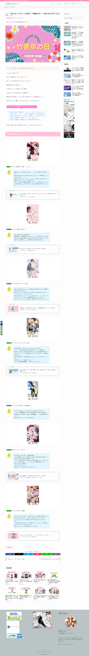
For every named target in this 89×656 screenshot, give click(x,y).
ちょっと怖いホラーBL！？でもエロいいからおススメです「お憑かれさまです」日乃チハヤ (38, 194)
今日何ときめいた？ (12, 4)
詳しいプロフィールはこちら (66, 644)
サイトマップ (48, 651)
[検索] (83, 0)
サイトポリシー (41, 651)
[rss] (81, 0)
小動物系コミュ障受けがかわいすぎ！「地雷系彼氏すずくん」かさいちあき (37, 307)
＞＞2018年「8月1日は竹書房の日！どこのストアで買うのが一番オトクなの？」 (27, 112)
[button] (9, 554)
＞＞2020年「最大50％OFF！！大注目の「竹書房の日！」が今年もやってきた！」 (27, 115)
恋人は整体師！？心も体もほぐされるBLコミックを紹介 (32, 475)
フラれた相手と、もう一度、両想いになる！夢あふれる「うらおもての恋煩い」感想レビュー (38, 370)
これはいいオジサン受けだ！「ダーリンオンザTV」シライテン (34, 535)
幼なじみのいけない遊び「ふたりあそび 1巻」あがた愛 (32, 248)
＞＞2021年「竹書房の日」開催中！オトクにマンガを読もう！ (22, 117)
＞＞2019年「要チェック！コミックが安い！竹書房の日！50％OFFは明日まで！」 (27, 114)
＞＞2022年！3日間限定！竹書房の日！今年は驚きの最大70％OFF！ (24, 119)
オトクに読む (9, 18)
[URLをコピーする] (55, 554)
